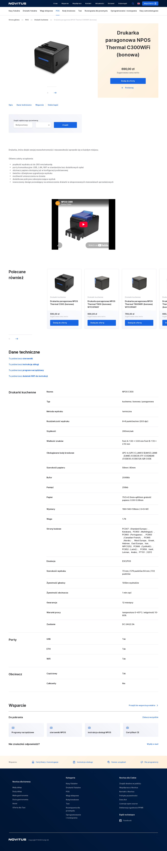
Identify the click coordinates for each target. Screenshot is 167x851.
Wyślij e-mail (152, 744)
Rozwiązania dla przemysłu (96, 11)
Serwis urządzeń (118, 762)
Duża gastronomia (20, 799)
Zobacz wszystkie (150, 717)
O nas (55, 3)
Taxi (80, 11)
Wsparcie (65, 3)
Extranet (111, 3)
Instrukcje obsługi (85, 762)
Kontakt (88, 3)
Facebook (127, 820)
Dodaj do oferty (128, 81)
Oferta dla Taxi (18, 808)
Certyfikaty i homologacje (47, 762)
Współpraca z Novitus (128, 788)
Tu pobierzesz (21, 358)
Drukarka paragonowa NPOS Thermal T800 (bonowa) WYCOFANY (101, 304)
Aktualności (99, 3)
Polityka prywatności (128, 796)
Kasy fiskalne (14, 11)
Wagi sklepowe (46, 11)
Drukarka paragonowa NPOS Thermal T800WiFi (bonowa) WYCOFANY (139, 304)
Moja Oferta (150, 3)
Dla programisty (151, 762)
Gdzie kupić (122, 3)
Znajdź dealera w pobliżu (130, 783)
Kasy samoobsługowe (149, 11)
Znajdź (65, 125)
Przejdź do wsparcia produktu (142, 705)
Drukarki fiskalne (30, 11)
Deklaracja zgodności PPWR (131, 808)
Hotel (14, 803)
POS (57, 11)
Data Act (123, 800)
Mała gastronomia (20, 795)
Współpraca (76, 3)
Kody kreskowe (68, 11)
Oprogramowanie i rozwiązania (124, 11)
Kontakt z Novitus (126, 792)
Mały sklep (17, 787)
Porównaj (129, 88)
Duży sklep (17, 791)
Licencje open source (128, 804)
